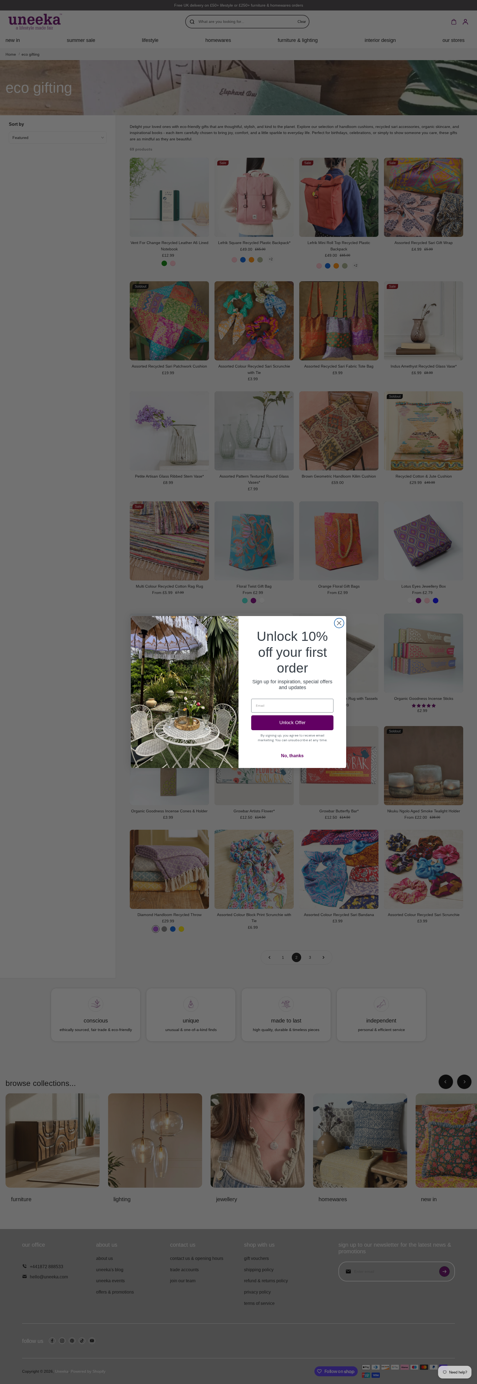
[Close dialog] (339, 623)
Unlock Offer (292, 722)
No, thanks (292, 755)
